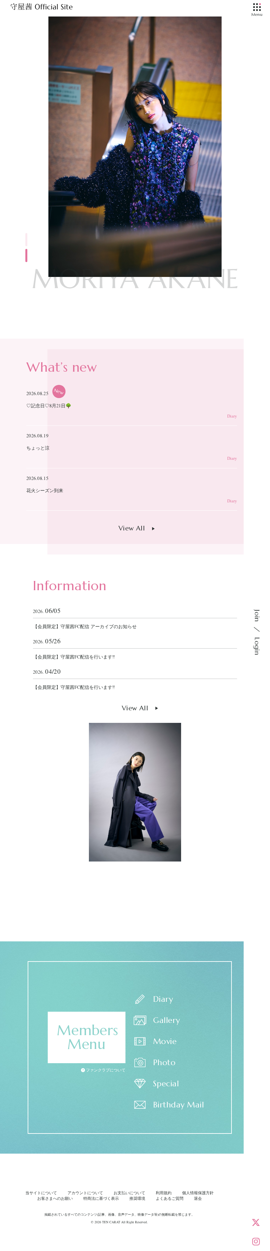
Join (257, 615)
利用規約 (164, 1192)
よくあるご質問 (169, 1198)
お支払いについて (129, 1192)
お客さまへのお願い (55, 1198)
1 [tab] (26, 239)
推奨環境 (137, 1198)
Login (257, 646)
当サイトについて (41, 1192)
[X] (256, 1222)
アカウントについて (85, 1192)
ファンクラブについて (105, 1069)
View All (132, 528)
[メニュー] (257, 8)
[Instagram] (256, 1241)
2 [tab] (26, 255)
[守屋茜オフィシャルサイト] (49, 8)
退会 (198, 1198)
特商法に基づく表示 (101, 1198)
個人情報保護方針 (198, 1192)
